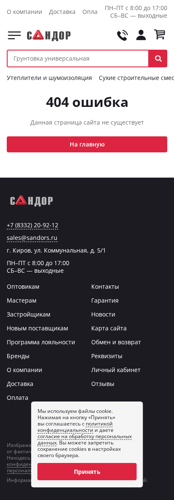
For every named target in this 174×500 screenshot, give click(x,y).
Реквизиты (106, 356)
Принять (87, 472)
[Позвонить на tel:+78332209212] (122, 35)
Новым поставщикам (37, 328)
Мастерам (21, 300)
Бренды (18, 356)
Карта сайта (109, 328)
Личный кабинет (116, 370)
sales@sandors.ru (32, 238)
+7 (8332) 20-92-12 (32, 225)
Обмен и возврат (116, 342)
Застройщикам (28, 314)
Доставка (62, 12)
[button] (158, 58)
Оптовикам (23, 286)
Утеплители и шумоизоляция (49, 78)
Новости (103, 314)
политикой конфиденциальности (75, 427)
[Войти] (141, 35)
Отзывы (102, 384)
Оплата (93, 12)
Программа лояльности (41, 342)
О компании (24, 12)
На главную (87, 144)
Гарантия (105, 300)
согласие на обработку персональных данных (85, 439)
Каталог (14, 35)
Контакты (105, 286)
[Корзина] (159, 35)
